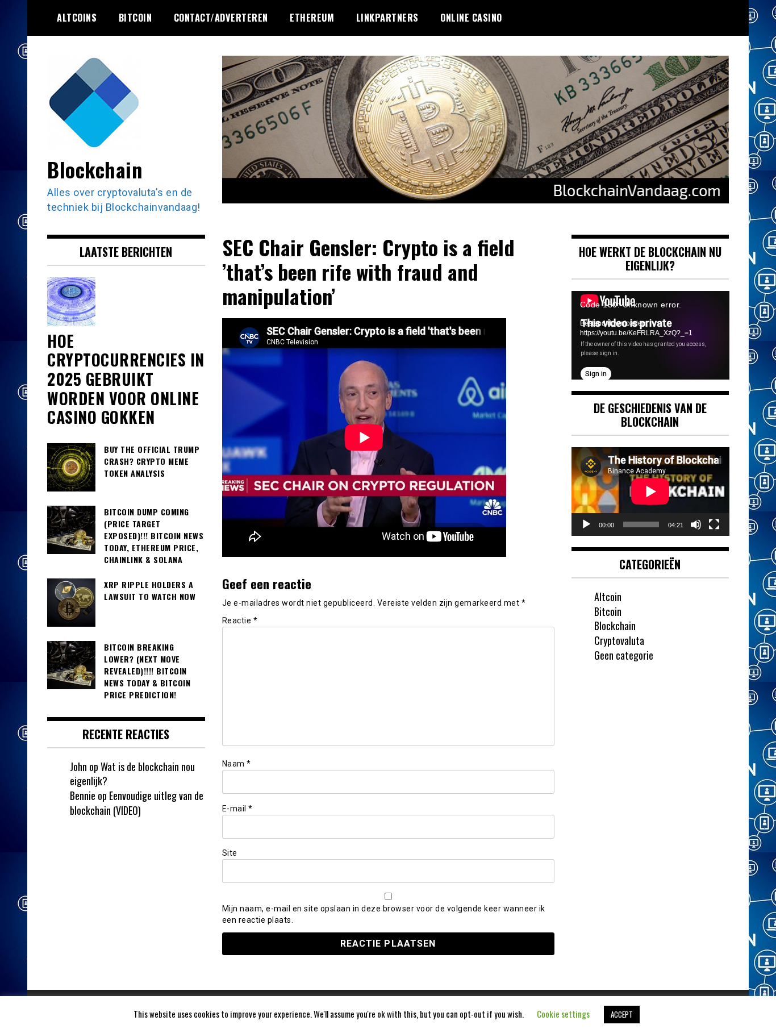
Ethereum (312, 17)
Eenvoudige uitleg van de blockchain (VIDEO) (136, 803)
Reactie (240, 620)
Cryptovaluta (619, 640)
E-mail (237, 808)
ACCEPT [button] (622, 1014)
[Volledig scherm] (714, 524)
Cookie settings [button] (563, 1013)
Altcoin (607, 596)
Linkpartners (387, 17)
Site (229, 852)
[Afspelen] (586, 524)
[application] (650, 335)
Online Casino (471, 17)
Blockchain (94, 169)
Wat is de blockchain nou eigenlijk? (132, 774)
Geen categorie (623, 655)
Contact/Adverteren (221, 17)
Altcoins (77, 17)
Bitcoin (135, 17)
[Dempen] (696, 524)
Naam (236, 763)
